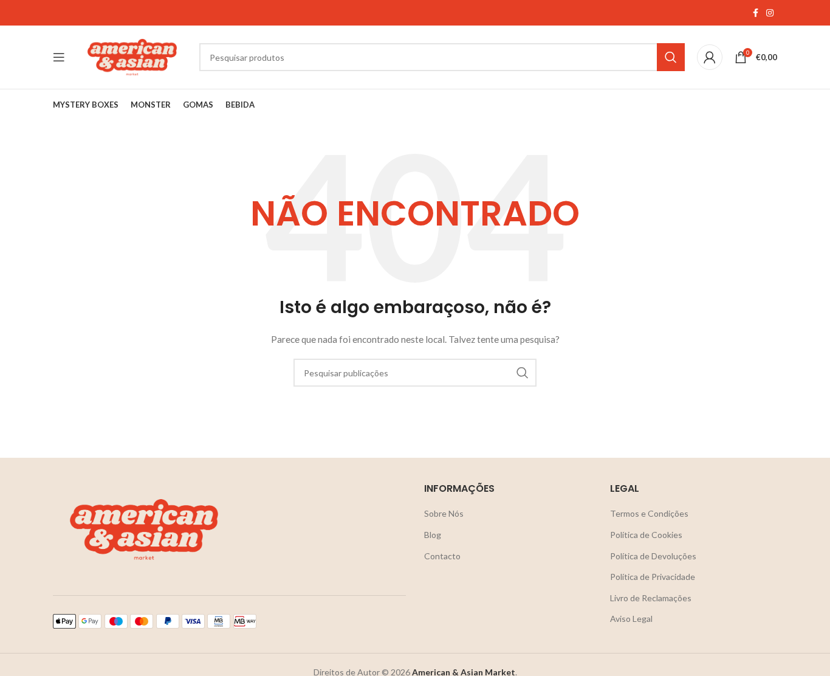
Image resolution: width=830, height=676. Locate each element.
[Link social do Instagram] (770, 13)
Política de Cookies (646, 534)
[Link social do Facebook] (755, 13)
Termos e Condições (649, 513)
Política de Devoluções (653, 556)
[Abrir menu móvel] (59, 57)
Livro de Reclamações (650, 598)
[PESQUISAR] (671, 57)
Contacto (442, 556)
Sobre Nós (444, 513)
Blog (432, 534)
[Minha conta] (710, 57)
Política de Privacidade (652, 576)
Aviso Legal (631, 618)
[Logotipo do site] (132, 56)
